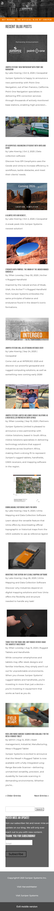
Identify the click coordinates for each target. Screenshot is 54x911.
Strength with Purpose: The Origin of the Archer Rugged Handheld (27, 270)
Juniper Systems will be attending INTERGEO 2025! (24, 348)
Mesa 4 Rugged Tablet (17, 748)
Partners (44, 421)
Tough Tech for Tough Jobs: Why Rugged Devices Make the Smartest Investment (25, 643)
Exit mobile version (27, 906)
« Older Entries (13, 795)
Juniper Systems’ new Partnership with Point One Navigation (24, 68)
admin (12, 739)
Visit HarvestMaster (27, 886)
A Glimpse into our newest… (16, 215)
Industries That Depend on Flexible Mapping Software (26, 574)
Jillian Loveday (16, 275)
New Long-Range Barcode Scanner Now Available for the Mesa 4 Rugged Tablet (27, 735)
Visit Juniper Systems (27, 895)
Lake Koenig (15, 73)
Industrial (26, 744)
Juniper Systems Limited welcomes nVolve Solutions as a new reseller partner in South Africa (26, 416)
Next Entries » (41, 795)
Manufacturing (39, 744)
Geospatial (41, 73)
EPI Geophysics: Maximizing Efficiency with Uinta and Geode (25, 146)
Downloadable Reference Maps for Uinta (21, 507)
